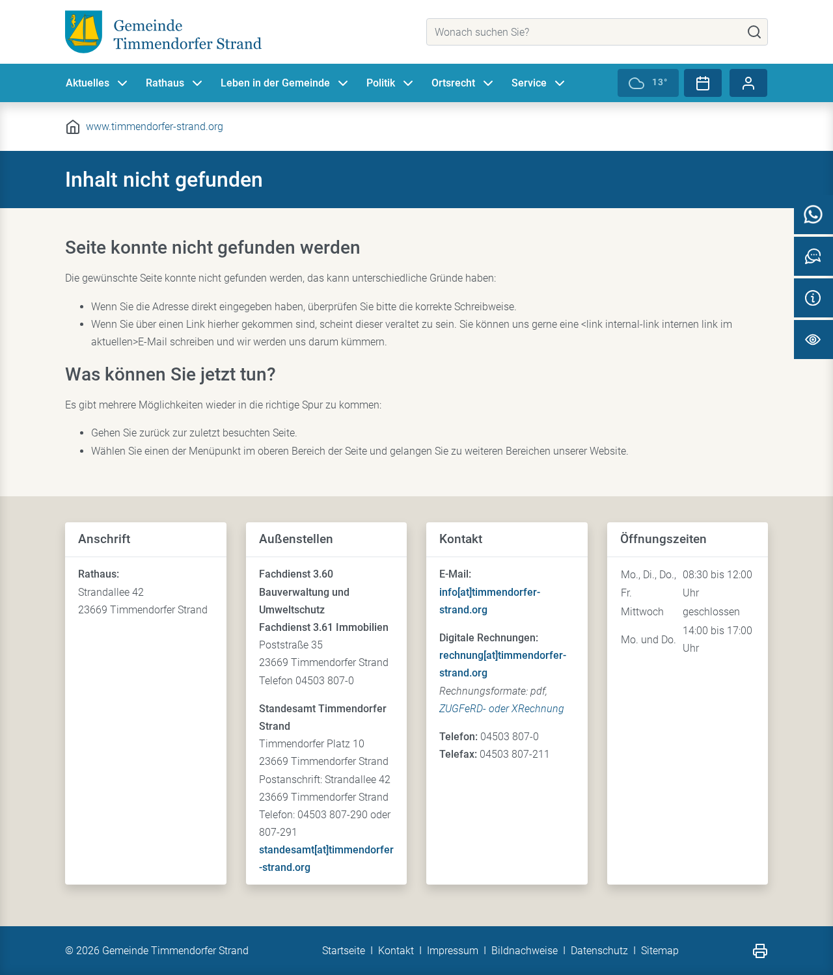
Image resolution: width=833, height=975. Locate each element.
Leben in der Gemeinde (275, 83)
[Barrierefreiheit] (813, 339)
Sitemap (660, 950)
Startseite (343, 950)
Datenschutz (599, 950)
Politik (380, 83)
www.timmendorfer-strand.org (154, 126)
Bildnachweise (524, 950)
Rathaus (165, 83)
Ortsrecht (453, 83)
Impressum (452, 950)
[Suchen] (754, 32)
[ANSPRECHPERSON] (813, 256)
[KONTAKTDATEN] (813, 297)
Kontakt (396, 950)
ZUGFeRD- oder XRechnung (501, 708)
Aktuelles (87, 83)
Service (529, 83)
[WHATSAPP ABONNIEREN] (813, 214)
